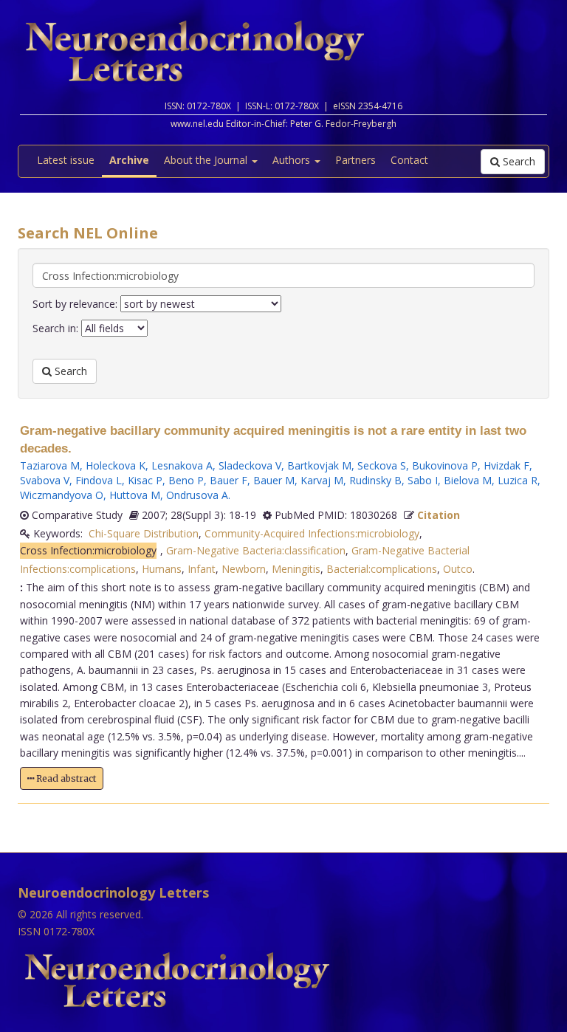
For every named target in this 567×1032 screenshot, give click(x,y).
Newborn (243, 569)
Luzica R (517, 480)
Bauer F (228, 480)
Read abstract (65, 778)
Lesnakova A (182, 465)
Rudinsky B (375, 480)
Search (517, 161)
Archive (129, 160)
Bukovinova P (445, 465)
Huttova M (134, 495)
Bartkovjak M (319, 465)
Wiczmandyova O (61, 495)
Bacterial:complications (381, 569)
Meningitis (296, 569)
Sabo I (423, 480)
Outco (457, 569)
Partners (355, 160)
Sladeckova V (250, 465)
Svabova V (44, 480)
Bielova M (468, 480)
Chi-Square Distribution (144, 533)
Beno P (186, 480)
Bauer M (274, 480)
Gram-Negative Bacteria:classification (256, 550)
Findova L (98, 480)
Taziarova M (50, 465)
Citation (438, 515)
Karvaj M (321, 480)
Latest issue (65, 160)
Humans (162, 569)
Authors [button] (292, 160)
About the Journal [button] (207, 160)
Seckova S (381, 465)
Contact (409, 160)
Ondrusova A (197, 495)
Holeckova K (115, 465)
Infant (202, 569)
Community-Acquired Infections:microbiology (312, 533)
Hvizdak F (506, 465)
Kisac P (145, 480)
